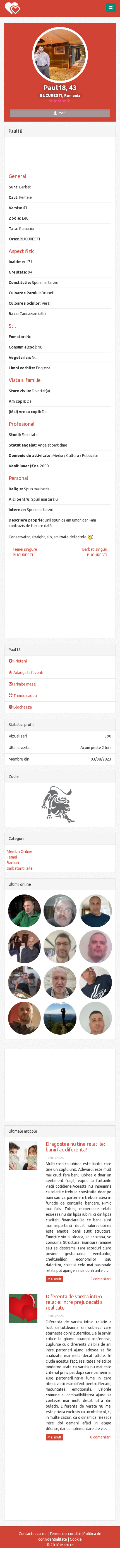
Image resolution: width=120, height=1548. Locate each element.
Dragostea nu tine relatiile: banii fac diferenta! (75, 1146)
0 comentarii (100, 1437)
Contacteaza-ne (33, 1533)
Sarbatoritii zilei (20, 868)
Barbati (13, 862)
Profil (61, 113)
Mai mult (54, 1279)
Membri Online (19, 851)
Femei (12, 857)
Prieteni (20, 661)
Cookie (76, 1539)
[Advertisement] (60, 155)
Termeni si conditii (65, 1533)
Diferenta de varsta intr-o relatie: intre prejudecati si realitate (75, 1302)
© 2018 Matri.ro (60, 1545)
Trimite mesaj (24, 684)
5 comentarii (100, 1279)
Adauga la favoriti (28, 672)
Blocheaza (22, 707)
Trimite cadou (25, 695)
